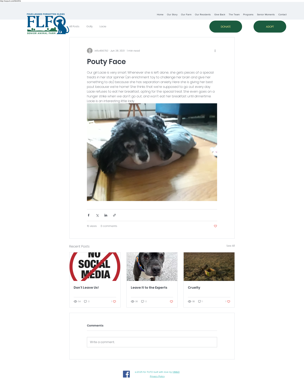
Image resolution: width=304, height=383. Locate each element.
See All (230, 245)
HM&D (176, 372)
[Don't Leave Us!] (94, 266)
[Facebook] (126, 374)
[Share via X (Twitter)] (97, 215)
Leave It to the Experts (149, 287)
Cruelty (194, 287)
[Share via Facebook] (88, 215)
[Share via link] (114, 215)
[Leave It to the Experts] (152, 266)
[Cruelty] (209, 266)
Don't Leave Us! (86, 287)
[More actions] (215, 51)
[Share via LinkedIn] (105, 215)
